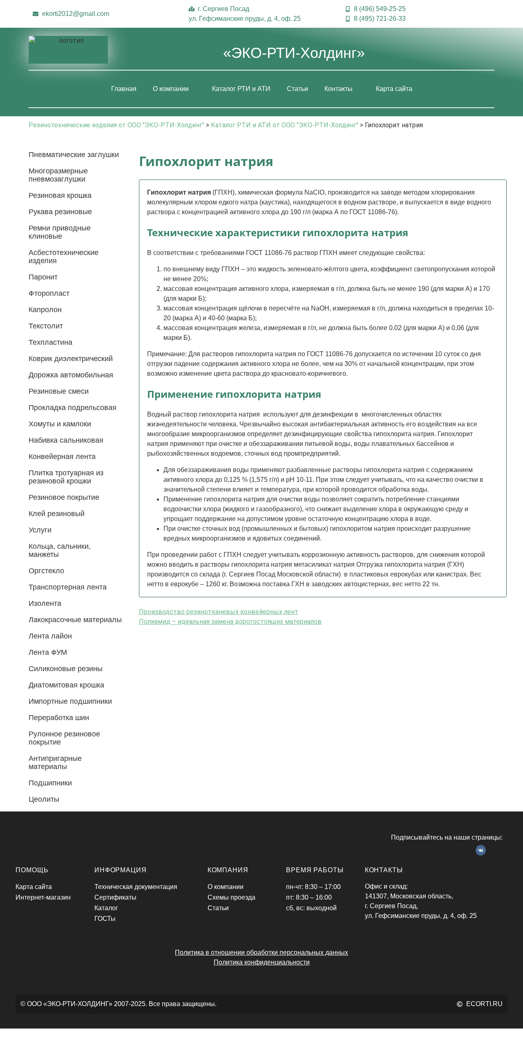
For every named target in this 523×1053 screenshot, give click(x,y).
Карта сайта (394, 88)
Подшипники (50, 783)
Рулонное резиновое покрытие (64, 738)
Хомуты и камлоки (60, 424)
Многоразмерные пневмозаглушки (58, 175)
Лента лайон (50, 636)
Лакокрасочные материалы (75, 620)
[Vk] (481, 850)
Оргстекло (46, 571)
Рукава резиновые (60, 212)
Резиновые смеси (59, 391)
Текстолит (46, 326)
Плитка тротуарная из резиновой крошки (66, 477)
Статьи (297, 88)
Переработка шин (59, 718)
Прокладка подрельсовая (72, 407)
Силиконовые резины (66, 669)
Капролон (45, 310)
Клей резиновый (57, 514)
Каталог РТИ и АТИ (241, 88)
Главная (123, 88)
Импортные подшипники (70, 701)
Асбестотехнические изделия (63, 256)
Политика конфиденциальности (262, 962)
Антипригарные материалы (55, 762)
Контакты (338, 88)
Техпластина (50, 342)
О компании (171, 88)
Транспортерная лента (68, 587)
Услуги (40, 530)
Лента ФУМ (48, 652)
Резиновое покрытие (64, 497)
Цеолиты (44, 799)
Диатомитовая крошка (66, 685)
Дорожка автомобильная (71, 375)
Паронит (43, 277)
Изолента (45, 603)
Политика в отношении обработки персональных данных (261, 952)
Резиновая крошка (60, 195)
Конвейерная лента (62, 456)
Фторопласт (49, 293)
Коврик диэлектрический (71, 359)
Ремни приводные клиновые (60, 232)
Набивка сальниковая (66, 440)
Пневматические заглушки (74, 155)
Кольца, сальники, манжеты (60, 550)
